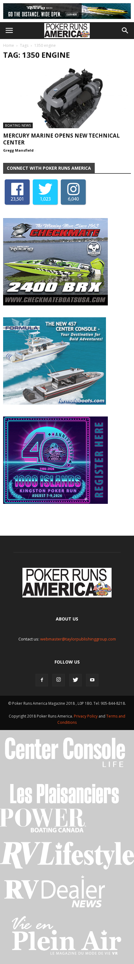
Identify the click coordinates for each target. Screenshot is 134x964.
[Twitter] (75, 680)
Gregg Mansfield (18, 150)
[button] (125, 30)
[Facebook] (42, 680)
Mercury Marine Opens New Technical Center (61, 139)
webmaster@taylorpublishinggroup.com (78, 639)
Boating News (18, 125)
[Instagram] (58, 680)
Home (8, 45)
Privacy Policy (86, 716)
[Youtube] (92, 680)
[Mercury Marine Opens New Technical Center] (67, 97)
